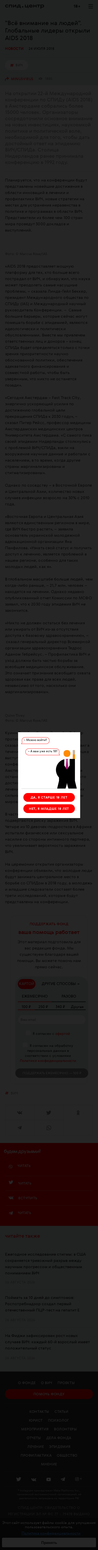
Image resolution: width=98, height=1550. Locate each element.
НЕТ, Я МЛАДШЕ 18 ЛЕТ (49, 809)
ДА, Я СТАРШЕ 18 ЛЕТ (49, 797)
